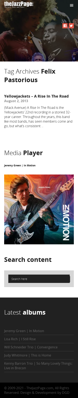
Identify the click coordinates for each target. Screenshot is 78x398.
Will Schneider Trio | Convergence (31, 347)
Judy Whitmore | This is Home (27, 355)
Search (28, 259)
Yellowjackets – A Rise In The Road (36, 96)
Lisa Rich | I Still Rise (20, 339)
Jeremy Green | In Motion (20, 165)
